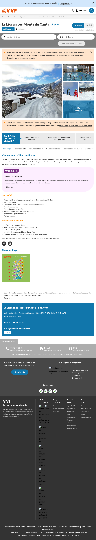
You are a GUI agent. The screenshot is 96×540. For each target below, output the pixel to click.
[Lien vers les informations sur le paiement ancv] (42, 496)
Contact (63, 527)
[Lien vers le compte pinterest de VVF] (50, 391)
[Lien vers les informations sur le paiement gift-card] (44, 513)
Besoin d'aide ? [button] (9, 341)
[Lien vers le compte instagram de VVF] (46, 391)
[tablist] (48, 149)
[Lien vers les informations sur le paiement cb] (41, 414)
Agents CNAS (72, 406)
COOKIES (32, 536)
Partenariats (73, 536)
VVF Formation (48, 529)
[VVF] (9, 10)
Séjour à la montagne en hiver (28, 17)
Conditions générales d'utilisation (53, 532)
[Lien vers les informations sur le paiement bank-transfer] (42, 455)
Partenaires (71, 426)
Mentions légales (44, 536)
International (86, 417)
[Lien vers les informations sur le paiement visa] (42, 434)
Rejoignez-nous (59, 536)
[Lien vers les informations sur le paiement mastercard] (47, 414)
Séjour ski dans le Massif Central (48, 17)
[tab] (7, 149)
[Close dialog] (93, 2)
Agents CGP (72, 417)
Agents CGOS (72, 409)
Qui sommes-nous (34, 527)
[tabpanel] (48, 219)
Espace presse (74, 527)
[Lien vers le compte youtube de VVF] (55, 391)
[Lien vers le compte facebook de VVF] (41, 391)
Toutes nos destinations (15, 527)
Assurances (22, 536)
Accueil (4, 17)
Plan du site (86, 527)
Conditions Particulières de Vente (23, 532)
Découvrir (76, 378)
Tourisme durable (50, 527)
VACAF (56, 411)
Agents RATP (72, 428)
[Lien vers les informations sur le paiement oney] (42, 476)
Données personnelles (78, 532)
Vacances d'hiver (13, 17)
